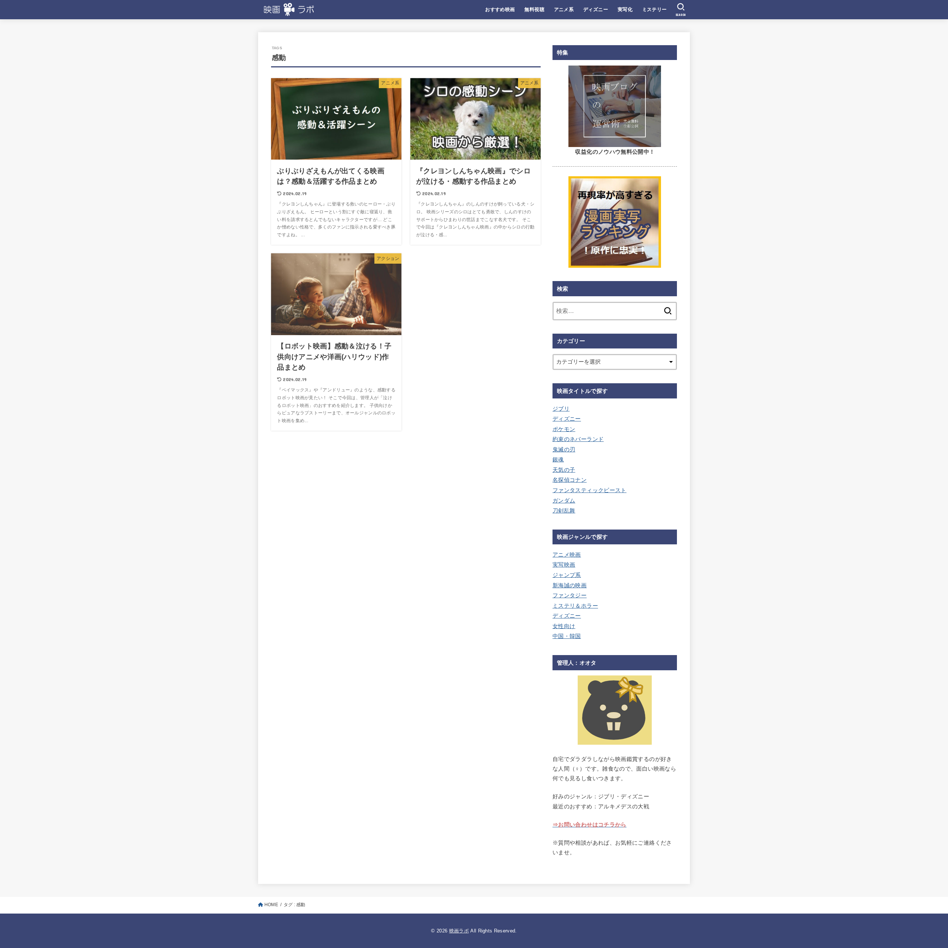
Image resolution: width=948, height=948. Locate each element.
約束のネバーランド (578, 439)
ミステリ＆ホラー (575, 606)
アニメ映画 (567, 555)
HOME (271, 904)
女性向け (564, 626)
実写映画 (564, 565)
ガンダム (564, 501)
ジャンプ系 (567, 575)
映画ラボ (459, 931)
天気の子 (564, 470)
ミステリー (654, 9)
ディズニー (595, 9)
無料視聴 (534, 9)
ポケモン (564, 429)
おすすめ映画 (500, 9)
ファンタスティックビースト (590, 490)
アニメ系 (564, 9)
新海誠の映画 (570, 585)
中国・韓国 (567, 636)
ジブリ (561, 409)
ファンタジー (570, 595)
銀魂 (558, 460)
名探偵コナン (570, 480)
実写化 (625, 9)
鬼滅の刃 (564, 450)
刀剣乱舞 (564, 511)
